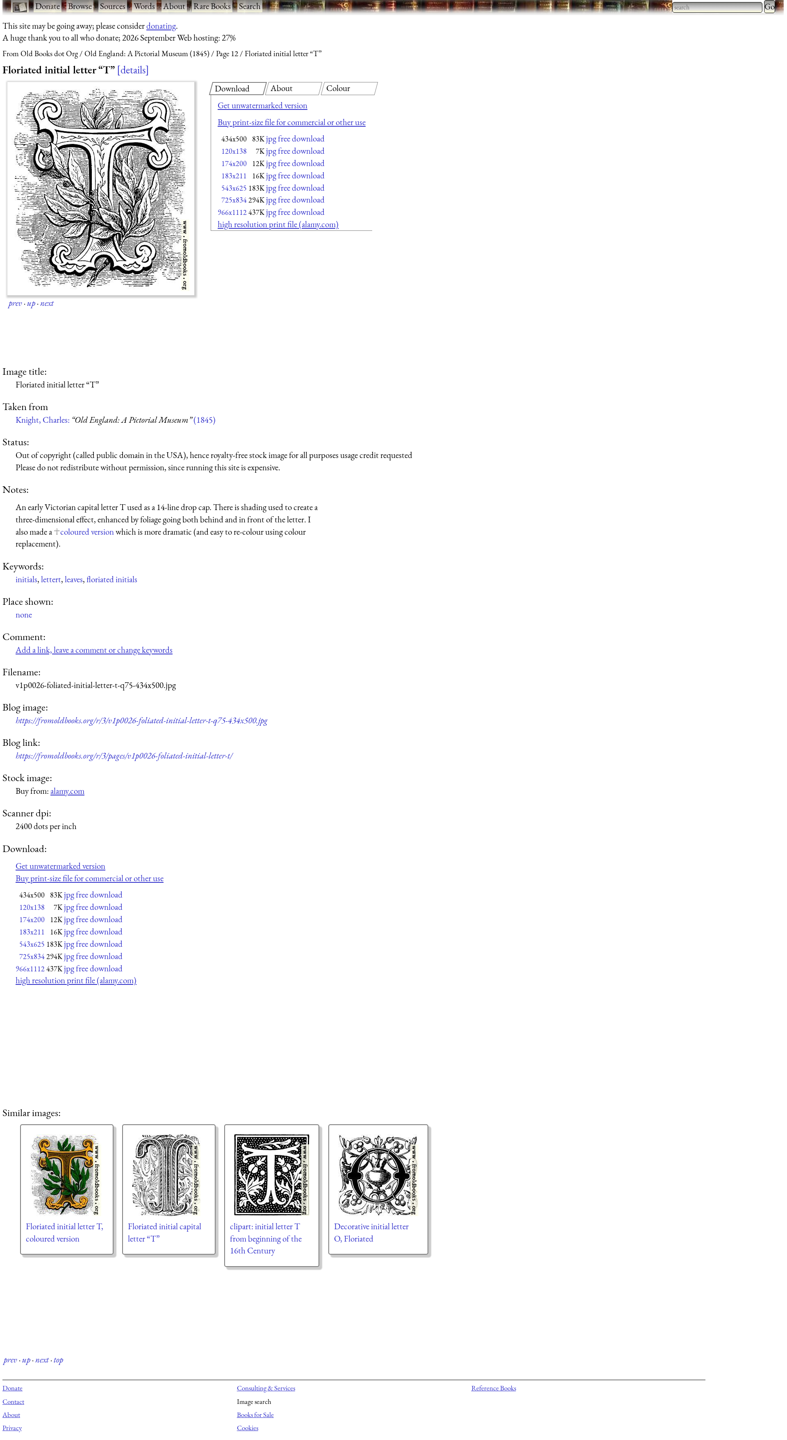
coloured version (87, 531)
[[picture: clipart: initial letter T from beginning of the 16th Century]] (272, 1175)
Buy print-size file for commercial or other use (292, 122)
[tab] (238, 88)
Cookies (247, 1427)
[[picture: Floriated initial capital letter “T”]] (169, 1175)
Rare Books (212, 5)
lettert (51, 579)
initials (26, 579)
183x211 (234, 175)
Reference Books (493, 1387)
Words (144, 5)
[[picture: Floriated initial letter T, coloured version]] (67, 1175)
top (58, 1359)
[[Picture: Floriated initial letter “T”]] (100, 188)
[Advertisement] (277, 299)
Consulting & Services (266, 1387)
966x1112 (232, 212)
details (133, 70)
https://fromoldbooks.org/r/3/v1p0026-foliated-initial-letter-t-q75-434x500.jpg (142, 720)
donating (161, 25)
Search (250, 5)
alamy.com (67, 790)
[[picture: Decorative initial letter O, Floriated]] (378, 1175)
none (24, 614)
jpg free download (295, 138)
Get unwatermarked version (262, 105)
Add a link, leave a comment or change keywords (94, 649)
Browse (80, 5)
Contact (13, 1401)
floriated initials (111, 579)
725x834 (234, 200)
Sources (112, 5)
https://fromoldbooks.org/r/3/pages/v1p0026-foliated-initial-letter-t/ (124, 755)
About (174, 5)
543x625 (234, 188)
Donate (47, 5)
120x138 (234, 151)
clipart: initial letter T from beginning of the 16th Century (266, 1238)
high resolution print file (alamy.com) (278, 224)
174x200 (234, 163)
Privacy (12, 1427)
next (47, 302)
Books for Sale (255, 1414)
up (31, 302)
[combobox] (717, 7)
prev (15, 302)
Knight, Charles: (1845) (116, 419)
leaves (74, 579)
